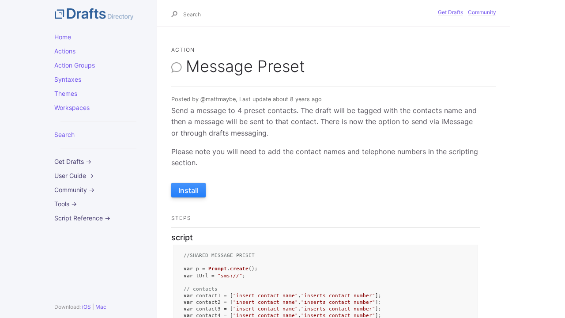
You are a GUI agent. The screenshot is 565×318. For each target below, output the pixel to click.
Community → (74, 189)
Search (64, 134)
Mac (100, 306)
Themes (65, 93)
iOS (86, 306)
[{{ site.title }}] (98, 13)
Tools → (65, 204)
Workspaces (72, 107)
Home (62, 37)
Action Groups (74, 65)
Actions (64, 51)
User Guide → (74, 175)
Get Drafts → (72, 161)
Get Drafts (450, 12)
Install (188, 190)
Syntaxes (67, 79)
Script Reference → (82, 218)
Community (482, 12)
